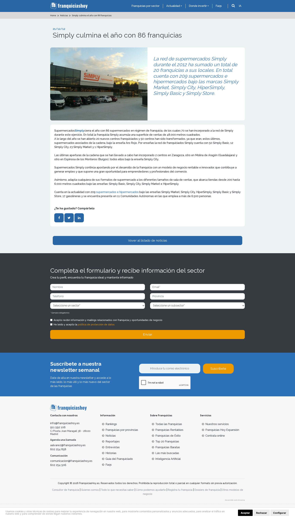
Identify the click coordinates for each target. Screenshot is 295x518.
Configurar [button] (279, 512)
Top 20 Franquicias (167, 441)
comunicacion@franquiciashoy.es (71, 461)
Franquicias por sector (145, 6)
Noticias (111, 435)
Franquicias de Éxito (168, 435)
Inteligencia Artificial (168, 459)
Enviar (147, 334)
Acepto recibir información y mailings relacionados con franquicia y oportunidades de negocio (108, 320)
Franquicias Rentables (169, 429)
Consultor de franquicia (65, 489)
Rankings (111, 424)
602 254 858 (58, 449)
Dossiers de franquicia (207, 489)
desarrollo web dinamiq (235, 500)
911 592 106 (58, 427)
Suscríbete (218, 368)
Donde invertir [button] (198, 6)
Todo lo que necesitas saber (117, 489)
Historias (111, 453)
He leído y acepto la (84, 324)
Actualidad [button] (173, 6)
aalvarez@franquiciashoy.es (68, 445)
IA (240, 6)
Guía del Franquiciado (119, 459)
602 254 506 (58, 465)
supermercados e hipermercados (117, 192)
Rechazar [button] (261, 512)
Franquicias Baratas (167, 447)
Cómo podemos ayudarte (151, 489)
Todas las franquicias (168, 424)
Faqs (219, 6)
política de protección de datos (96, 324)
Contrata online (215, 435)
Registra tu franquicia (180, 489)
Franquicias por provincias (122, 429)
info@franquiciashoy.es (65, 423)
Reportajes (113, 441)
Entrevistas (113, 447)
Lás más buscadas (167, 453)
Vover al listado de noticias (147, 240)
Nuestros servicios (217, 424)
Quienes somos (90, 489)
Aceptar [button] (245, 512)
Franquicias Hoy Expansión (222, 429)
